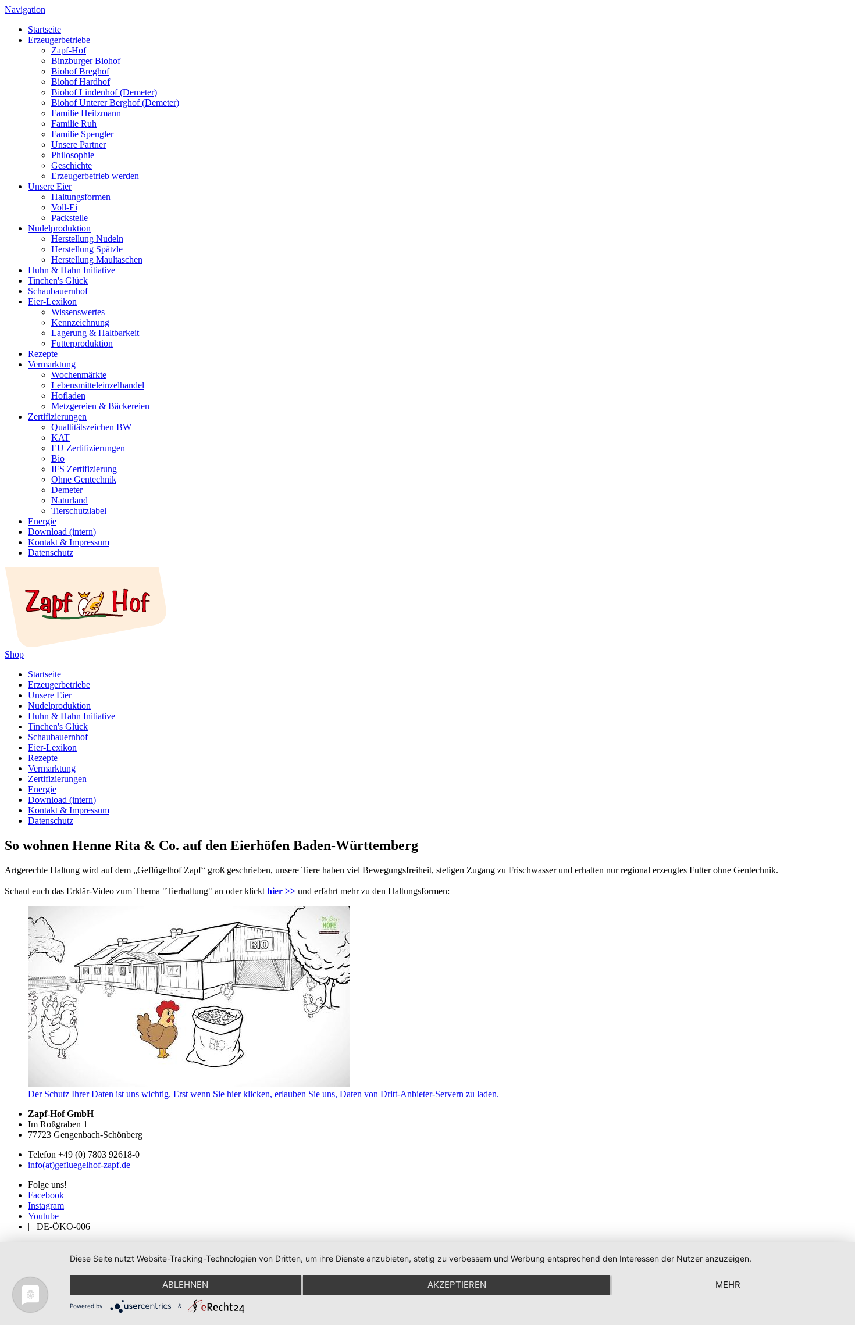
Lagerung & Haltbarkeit (95, 333)
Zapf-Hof (68, 50)
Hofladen (68, 396)
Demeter (67, 490)
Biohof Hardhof (80, 82)
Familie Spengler (82, 134)
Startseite (44, 29)
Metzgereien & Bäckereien (100, 406)
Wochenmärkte (78, 375)
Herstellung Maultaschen (96, 260)
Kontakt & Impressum (68, 542)
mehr (727, 1284)
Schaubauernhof (58, 291)
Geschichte (71, 165)
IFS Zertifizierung (84, 469)
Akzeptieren (457, 1284)
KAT (60, 437)
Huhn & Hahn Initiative (71, 270)
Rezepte (43, 354)
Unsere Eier (50, 186)
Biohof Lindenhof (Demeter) (104, 92)
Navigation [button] (25, 10)
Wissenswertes (78, 312)
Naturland (69, 500)
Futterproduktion (82, 343)
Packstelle (69, 218)
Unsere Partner (78, 144)
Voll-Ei (64, 207)
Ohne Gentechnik (83, 479)
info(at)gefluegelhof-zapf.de (79, 1165)
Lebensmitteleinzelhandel (97, 385)
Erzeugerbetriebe (59, 40)
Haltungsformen (81, 197)
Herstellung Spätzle (87, 249)
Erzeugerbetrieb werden (95, 176)
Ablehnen (185, 1284)
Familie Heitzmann (86, 113)
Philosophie (72, 155)
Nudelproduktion (59, 228)
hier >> (281, 891)
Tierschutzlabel (78, 511)
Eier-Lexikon (52, 301)
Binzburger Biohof (85, 61)
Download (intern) (62, 532)
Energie (42, 521)
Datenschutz (50, 553)
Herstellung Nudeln (87, 239)
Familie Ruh (74, 123)
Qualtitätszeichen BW (91, 427)
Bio (58, 458)
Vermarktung (52, 364)
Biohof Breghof (80, 71)
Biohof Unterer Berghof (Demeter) (115, 103)
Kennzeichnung (80, 322)
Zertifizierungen (57, 417)
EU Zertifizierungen (88, 448)
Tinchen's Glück (58, 280)
